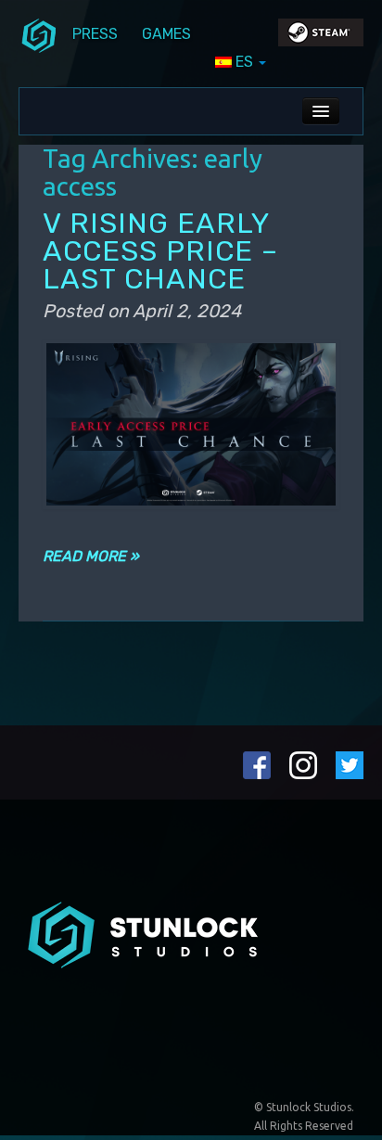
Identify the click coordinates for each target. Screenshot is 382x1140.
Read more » (91, 556)
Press (95, 34)
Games (166, 34)
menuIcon (39, 34)
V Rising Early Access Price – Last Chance (160, 251)
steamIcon (320, 37)
